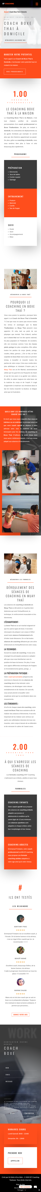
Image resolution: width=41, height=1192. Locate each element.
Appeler (15, 1161)
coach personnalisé (15, 677)
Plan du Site (20, 1184)
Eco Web (19, 1177)
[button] (37, 4)
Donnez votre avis (20, 1014)
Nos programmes (15, 72)
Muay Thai (8, 369)
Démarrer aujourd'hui (15, 40)
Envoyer (29, 1113)
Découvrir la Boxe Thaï (20, 294)
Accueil (6, 12)
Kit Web (11, 1177)
